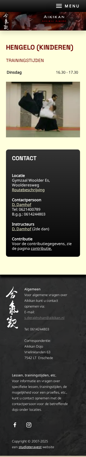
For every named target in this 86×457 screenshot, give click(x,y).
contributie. (41, 248)
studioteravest (30, 447)
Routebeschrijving (28, 189)
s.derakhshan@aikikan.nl (44, 317)
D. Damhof (21, 204)
